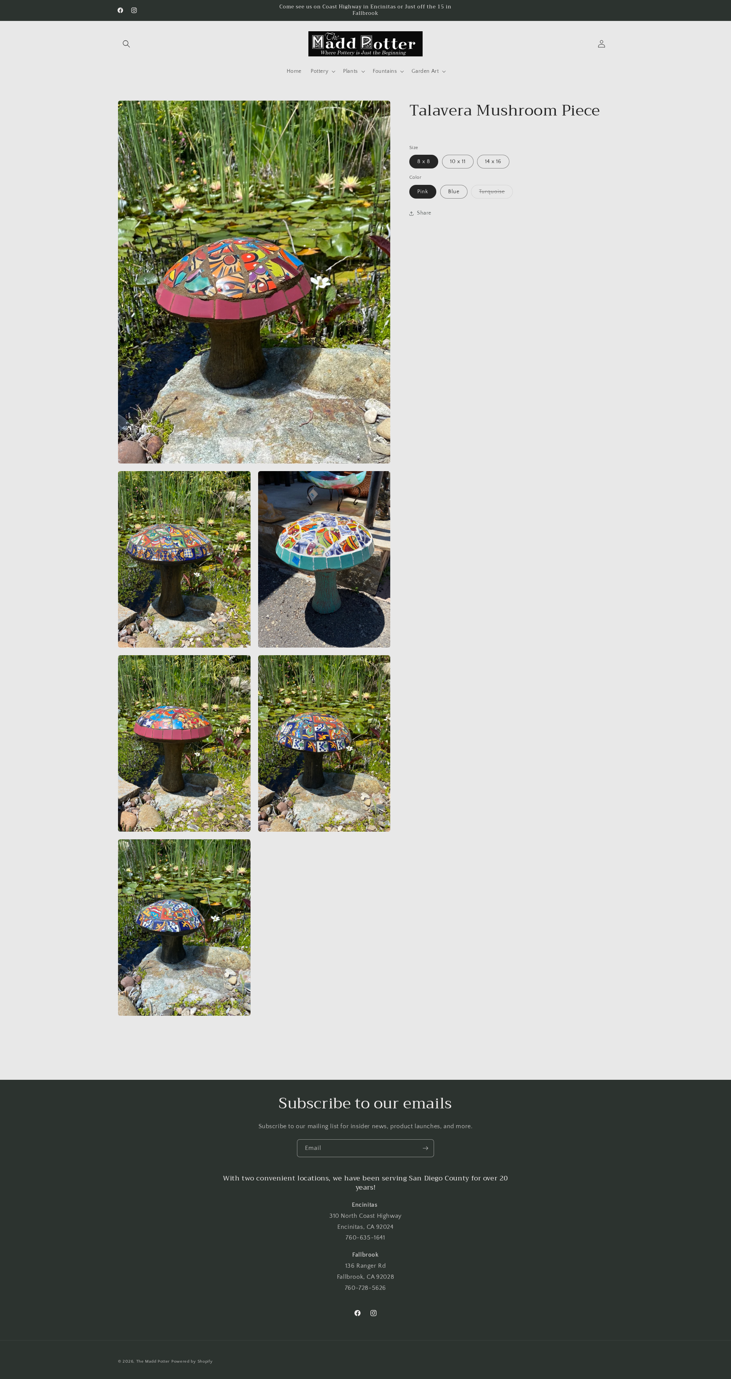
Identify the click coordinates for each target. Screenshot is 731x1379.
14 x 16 (493, 162)
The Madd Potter (153, 1361)
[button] (126, 43)
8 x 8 (423, 162)
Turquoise (496, 193)
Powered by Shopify (192, 1361)
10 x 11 (458, 162)
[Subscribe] (425, 1148)
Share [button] (424, 213)
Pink (422, 192)
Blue (454, 192)
